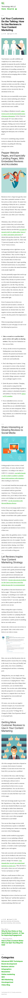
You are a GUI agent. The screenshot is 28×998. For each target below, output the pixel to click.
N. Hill (4, 33)
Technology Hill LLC (8, 6)
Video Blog (5, 985)
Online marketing (7, 921)
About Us (10, 9)
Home (3, 9)
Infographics (6, 969)
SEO (3, 977)
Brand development (9, 964)
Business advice (7, 966)
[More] (16, 9)
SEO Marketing (15, 921)
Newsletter (5, 972)
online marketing (17, 923)
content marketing (7, 923)
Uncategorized (7, 982)
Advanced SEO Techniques (12, 961)
